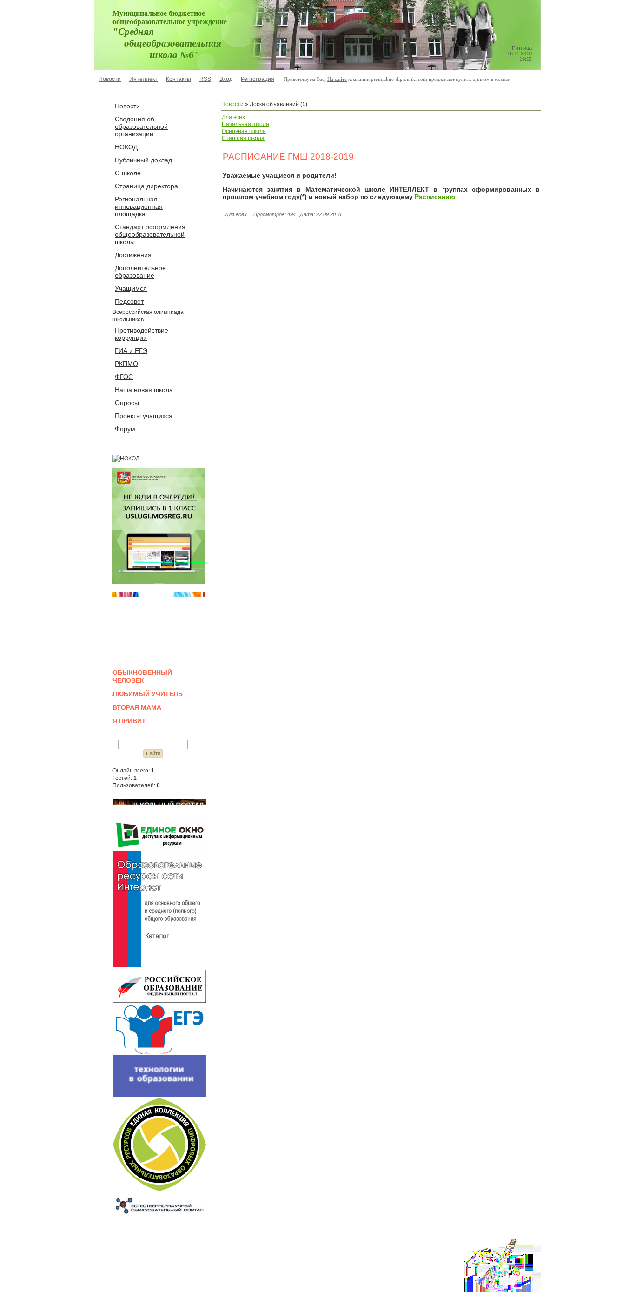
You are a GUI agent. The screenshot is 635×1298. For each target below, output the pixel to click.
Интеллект (143, 79)
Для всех (233, 117)
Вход (225, 79)
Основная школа (244, 131)
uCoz (152, 1285)
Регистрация (257, 79)
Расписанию (435, 196)
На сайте (337, 79)
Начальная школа (245, 124)
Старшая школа (243, 138)
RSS (205, 79)
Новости (110, 79)
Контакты (178, 79)
